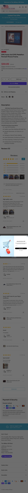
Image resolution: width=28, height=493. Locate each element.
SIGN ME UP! (21, 248)
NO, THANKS (21, 250)
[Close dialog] (27, 236)
